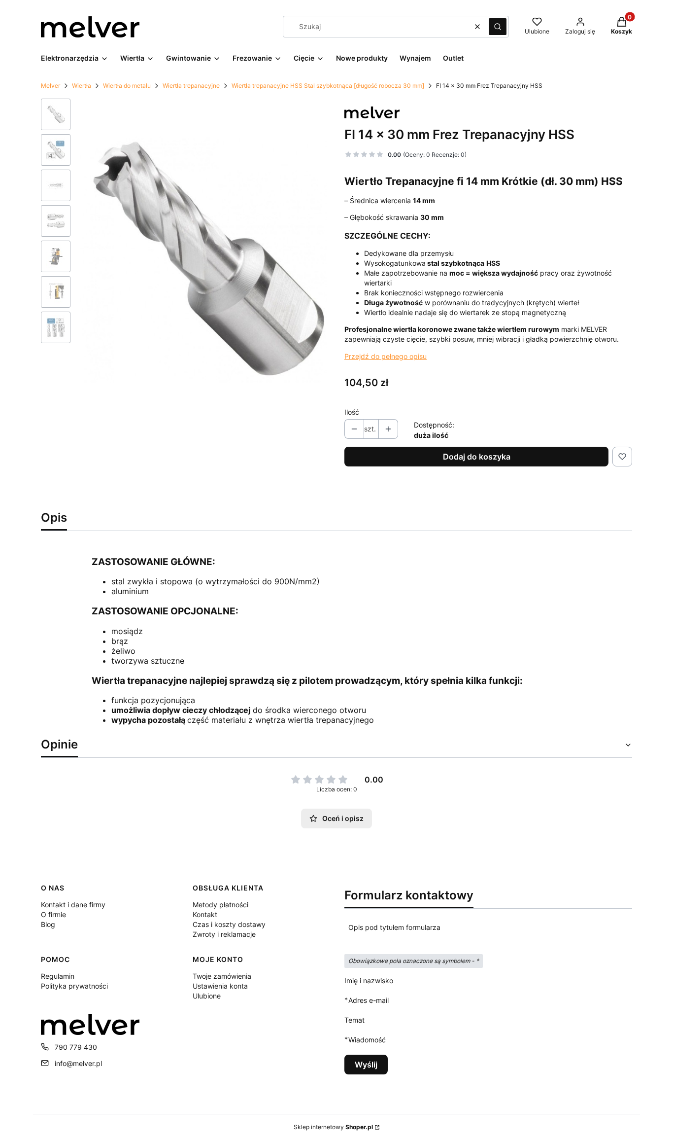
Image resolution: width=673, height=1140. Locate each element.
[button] (497, 26)
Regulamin (57, 976)
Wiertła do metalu (127, 85)
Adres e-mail (368, 1000)
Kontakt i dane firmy (73, 904)
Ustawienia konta (220, 986)
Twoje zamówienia (222, 976)
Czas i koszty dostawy (229, 924)
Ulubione (207, 996)
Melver (50, 85)
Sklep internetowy (333, 1127)
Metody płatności (220, 904)
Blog (48, 924)
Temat (354, 1020)
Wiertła (81, 85)
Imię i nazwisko (368, 980)
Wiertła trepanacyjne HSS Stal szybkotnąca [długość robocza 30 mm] (328, 85)
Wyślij (366, 1064)
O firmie (53, 914)
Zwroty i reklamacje (224, 934)
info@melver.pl (78, 1063)
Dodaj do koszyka (476, 457)
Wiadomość (367, 1039)
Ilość (351, 412)
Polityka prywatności (74, 986)
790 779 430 (76, 1047)
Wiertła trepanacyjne (191, 85)
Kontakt (205, 914)
